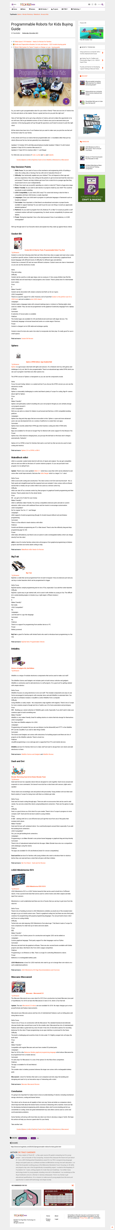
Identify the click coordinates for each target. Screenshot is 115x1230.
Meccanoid (65, 160)
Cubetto (51, 155)
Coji (44, 155)
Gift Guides (43, 9)
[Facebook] (95, 4)
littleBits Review (48, 754)
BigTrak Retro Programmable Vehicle (32, 642)
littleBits (49, 160)
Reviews (32, 9)
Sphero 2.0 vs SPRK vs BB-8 (30, 450)
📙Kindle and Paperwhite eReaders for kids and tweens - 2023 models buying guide (39, 44)
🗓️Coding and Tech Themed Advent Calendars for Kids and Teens (57, 1201)
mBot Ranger (45, 473)
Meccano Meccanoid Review (30, 1084)
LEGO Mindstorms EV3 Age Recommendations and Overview (40, 970)
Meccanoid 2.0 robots (29, 1005)
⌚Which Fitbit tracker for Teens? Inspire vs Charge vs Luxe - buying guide (36, 47)
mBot (29, 160)
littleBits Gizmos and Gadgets (30, 754)
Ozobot (19, 160)
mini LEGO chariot (36, 299)
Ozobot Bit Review (27, 338)
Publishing (76, 9)
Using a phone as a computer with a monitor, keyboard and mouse (94, 93)
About (56, 1216)
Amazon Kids (44, 14)
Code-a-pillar (36, 155)
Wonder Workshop (27, 14)
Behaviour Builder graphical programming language (40, 1052)
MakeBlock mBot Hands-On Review (32, 549)
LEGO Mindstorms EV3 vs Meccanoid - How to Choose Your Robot (93, 148)
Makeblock (37, 14)
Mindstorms (56, 160)
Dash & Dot (41, 160)
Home (15, 9)
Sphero (19, 14)
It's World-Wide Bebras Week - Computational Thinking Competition (94, 167)
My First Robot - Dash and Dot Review (33, 863)
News (24, 9)
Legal (56, 1219)
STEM (65, 9)
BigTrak (34, 160)
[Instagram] (92, 4)
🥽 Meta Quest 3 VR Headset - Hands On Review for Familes (32, 41)
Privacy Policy (48, 1219)
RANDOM (85, 141)
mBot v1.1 (37, 471)
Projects (55, 9)
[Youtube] (89, 4)
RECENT (84, 76)
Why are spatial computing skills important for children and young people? (93, 83)
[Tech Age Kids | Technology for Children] (27, 5)
